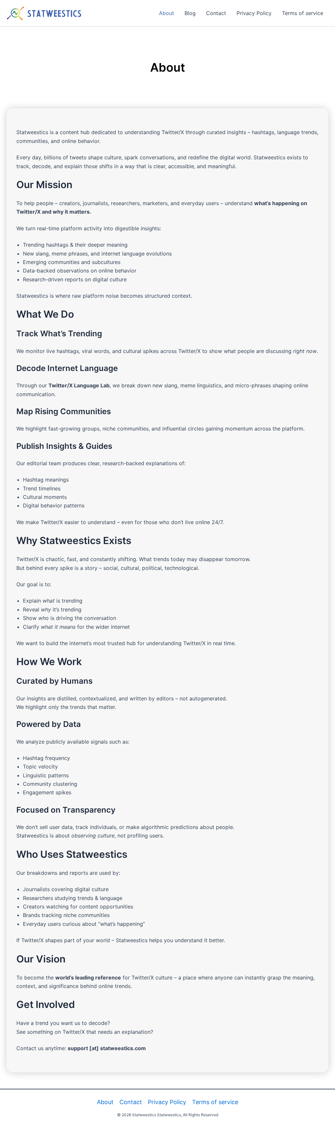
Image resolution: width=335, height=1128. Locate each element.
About (166, 13)
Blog (190, 13)
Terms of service (302, 13)
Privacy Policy (254, 13)
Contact (216, 13)
